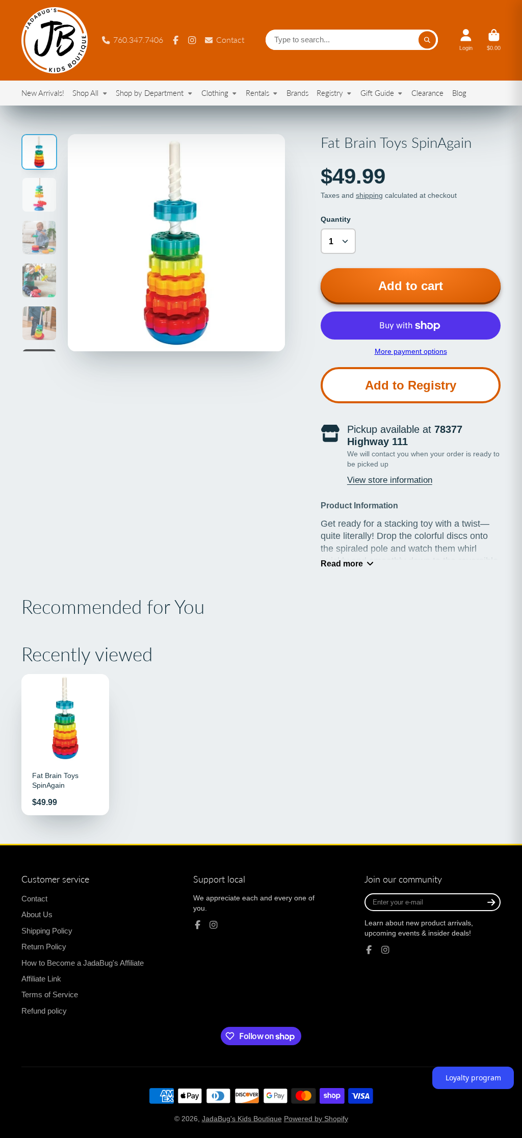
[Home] (54, 40)
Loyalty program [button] (473, 1077)
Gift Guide (377, 92)
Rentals (257, 92)
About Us (37, 914)
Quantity (336, 219)
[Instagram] (192, 40)
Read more (342, 563)
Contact (230, 39)
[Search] (427, 40)
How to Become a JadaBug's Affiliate (82, 963)
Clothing (214, 92)
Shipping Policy (46, 930)
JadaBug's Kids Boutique (242, 1119)
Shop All (85, 92)
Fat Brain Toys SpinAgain (65, 744)
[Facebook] (175, 40)
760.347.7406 (138, 39)
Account (466, 40)
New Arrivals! (42, 92)
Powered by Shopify (316, 1119)
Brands (297, 92)
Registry (330, 92)
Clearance (427, 92)
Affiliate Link (41, 978)
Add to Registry (410, 385)
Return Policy (43, 946)
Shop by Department (150, 92)
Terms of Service (49, 994)
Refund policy (44, 1010)
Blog (459, 92)
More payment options (411, 351)
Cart (494, 40)
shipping (369, 195)
